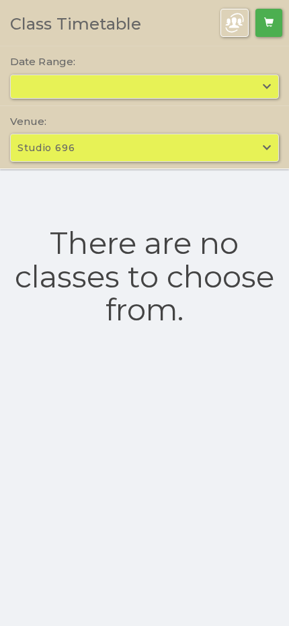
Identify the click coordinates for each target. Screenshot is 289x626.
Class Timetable (76, 24)
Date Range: (42, 61)
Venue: (28, 121)
